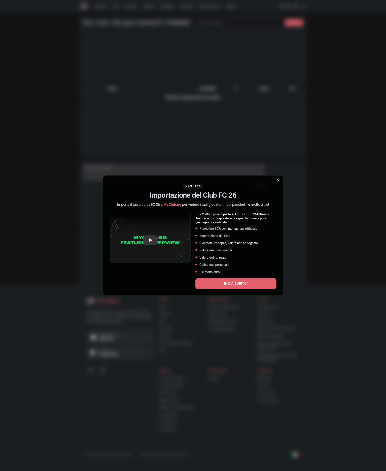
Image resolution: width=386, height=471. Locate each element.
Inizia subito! (236, 283)
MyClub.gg (172, 204)
